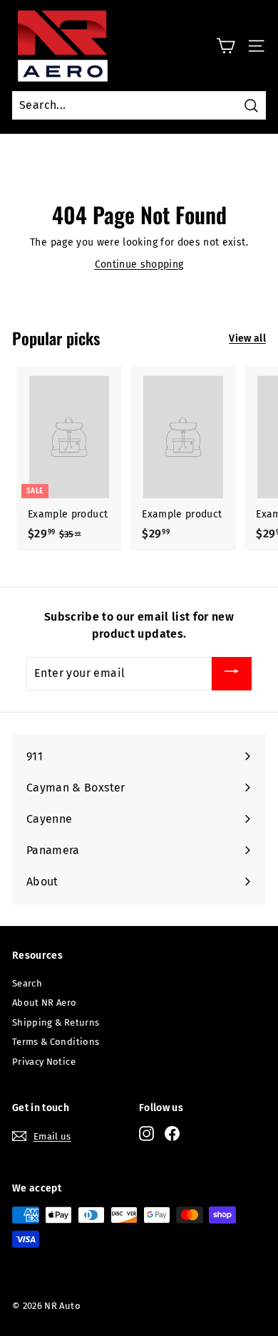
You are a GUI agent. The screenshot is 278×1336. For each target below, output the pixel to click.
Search (27, 983)
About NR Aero (44, 1002)
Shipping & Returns (55, 1022)
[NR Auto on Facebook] (172, 1133)
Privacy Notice (44, 1061)
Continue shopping (139, 264)
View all (247, 338)
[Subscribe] (232, 673)
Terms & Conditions (55, 1041)
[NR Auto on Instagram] (146, 1133)
